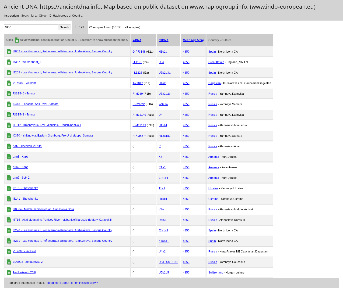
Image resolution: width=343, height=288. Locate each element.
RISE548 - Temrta (24, 114)
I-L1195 (137, 62)
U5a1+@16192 (168, 262)
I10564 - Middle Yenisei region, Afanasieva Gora (43, 209)
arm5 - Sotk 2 (21, 177)
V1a (161, 209)
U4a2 (162, 83)
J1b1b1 (163, 178)
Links (79, 27)
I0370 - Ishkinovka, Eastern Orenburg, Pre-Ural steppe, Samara (53, 135)
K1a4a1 (164, 241)
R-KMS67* (139, 135)
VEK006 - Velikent (24, 251)
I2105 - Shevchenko (25, 188)
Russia (212, 93)
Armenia (213, 156)
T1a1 (162, 188)
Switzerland (215, 272)
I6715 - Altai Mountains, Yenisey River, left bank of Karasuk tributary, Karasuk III (62, 219)
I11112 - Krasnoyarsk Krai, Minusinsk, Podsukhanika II (47, 125)
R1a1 (162, 167)
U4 (160, 114)
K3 (160, 156)
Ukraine (213, 188)
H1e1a (163, 51)
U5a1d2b (165, 93)
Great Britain (216, 62)
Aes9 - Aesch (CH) (24, 272)
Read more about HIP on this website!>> (72, 282)
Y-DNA (137, 40)
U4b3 (162, 220)
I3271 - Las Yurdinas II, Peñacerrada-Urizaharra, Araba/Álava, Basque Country (62, 240)
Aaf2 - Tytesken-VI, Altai (27, 146)
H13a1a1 (165, 135)
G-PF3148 (139, 51)
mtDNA (163, 40)
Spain (212, 51)
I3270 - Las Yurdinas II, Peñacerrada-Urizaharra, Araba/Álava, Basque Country (62, 230)
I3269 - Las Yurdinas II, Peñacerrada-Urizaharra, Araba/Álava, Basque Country (62, 72)
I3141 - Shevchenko (25, 198)
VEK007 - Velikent (24, 83)
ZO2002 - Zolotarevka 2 (28, 261)
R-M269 (138, 93)
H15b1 (163, 125)
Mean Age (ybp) (193, 40)
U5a (161, 62)
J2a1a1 (163, 230)
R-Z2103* (139, 104)
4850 (186, 51)
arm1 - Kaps (20, 156)
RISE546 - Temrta (24, 93)
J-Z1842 (138, 83)
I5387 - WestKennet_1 (27, 62)
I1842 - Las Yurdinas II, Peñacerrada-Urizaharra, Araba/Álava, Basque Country (62, 51)
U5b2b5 (164, 272)
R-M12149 (139, 114)
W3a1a (163, 104)
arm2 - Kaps (20, 167)
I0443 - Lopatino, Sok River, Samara (36, 104)
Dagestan (214, 83)
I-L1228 (137, 72)
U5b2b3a (165, 72)
